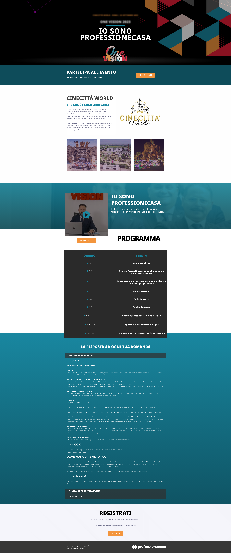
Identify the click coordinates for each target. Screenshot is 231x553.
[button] (115, 355)
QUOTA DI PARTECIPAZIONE (84, 491)
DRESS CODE (75, 496)
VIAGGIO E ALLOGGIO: (81, 355)
